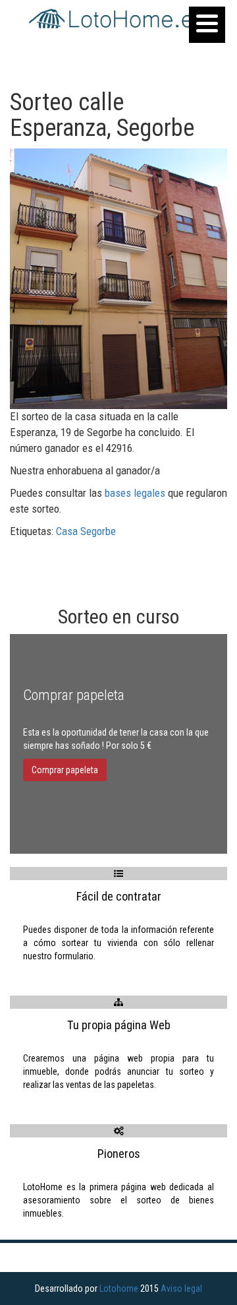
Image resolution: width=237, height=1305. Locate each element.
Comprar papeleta (65, 770)
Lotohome (118, 1288)
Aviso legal (181, 1288)
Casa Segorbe (86, 531)
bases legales (135, 492)
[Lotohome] (118, 19)
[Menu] (207, 25)
